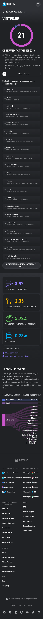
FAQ (24, 507)
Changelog (5, 586)
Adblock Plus (6, 514)
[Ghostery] (8, 4)
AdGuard (5, 509)
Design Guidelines (29, 526)
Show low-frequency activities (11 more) (21, 265)
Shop (3, 576)
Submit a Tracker (28, 516)
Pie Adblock (6, 528)
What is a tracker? (12, 353)
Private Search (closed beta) (12, 478)
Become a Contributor (9, 567)
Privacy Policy (21, 605)
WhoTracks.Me (9, 482)
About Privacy (27, 531)
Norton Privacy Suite (8, 523)
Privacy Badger (7, 533)
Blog (3, 581)
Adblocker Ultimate (8, 518)
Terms (13, 605)
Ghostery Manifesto (8, 557)
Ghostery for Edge (30, 492)
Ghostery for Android (31, 497)
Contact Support (28, 512)
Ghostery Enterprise (8, 571)
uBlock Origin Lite (7, 542)
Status (4, 552)
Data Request (27, 521)
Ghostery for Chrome (31, 473)
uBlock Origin (6, 537)
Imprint (30, 605)
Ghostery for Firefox (30, 478)
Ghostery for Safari (30, 482)
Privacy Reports (7, 562)
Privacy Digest (8, 487)
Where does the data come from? (17, 356)
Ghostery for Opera (30, 487)
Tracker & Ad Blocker (11, 473)
